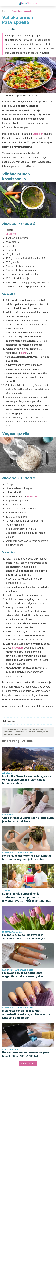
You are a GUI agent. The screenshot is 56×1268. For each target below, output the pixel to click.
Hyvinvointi (8, 815)
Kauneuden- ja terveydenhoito (17, 853)
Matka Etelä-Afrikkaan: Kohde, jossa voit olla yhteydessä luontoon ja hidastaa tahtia (26, 780)
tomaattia (32, 496)
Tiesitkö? (6, 891)
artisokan (18, 647)
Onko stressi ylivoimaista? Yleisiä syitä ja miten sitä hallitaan (28, 819)
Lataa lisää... (28, 1063)
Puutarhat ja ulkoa (12, 932)
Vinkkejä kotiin (10, 1049)
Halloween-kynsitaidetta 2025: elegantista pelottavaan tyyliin (22, 974)
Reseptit (5, 11)
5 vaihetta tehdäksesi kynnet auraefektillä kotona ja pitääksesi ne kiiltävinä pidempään (26, 1014)
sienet (24, 352)
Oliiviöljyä (10, 233)
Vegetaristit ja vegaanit (21, 11)
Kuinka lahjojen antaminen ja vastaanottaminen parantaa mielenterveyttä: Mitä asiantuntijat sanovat (25, 897)
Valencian (37, 133)
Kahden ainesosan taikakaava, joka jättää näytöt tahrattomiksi (25, 1054)
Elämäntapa (8, 773)
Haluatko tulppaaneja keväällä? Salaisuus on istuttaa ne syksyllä (23, 936)
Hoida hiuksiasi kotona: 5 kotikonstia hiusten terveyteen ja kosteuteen (26, 857)
